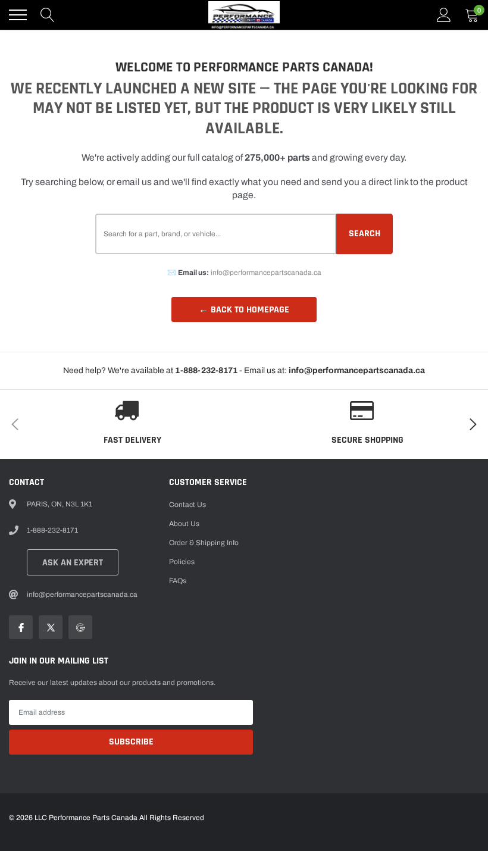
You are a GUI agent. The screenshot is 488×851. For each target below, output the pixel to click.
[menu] (18, 15)
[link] (21, 627)
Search (364, 233)
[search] (47, 15)
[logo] (244, 15)
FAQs (177, 581)
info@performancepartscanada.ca (266, 272)
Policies (182, 562)
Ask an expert (72, 562)
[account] (444, 15)
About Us (184, 524)
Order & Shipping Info (204, 543)
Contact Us (187, 504)
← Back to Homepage (244, 310)
